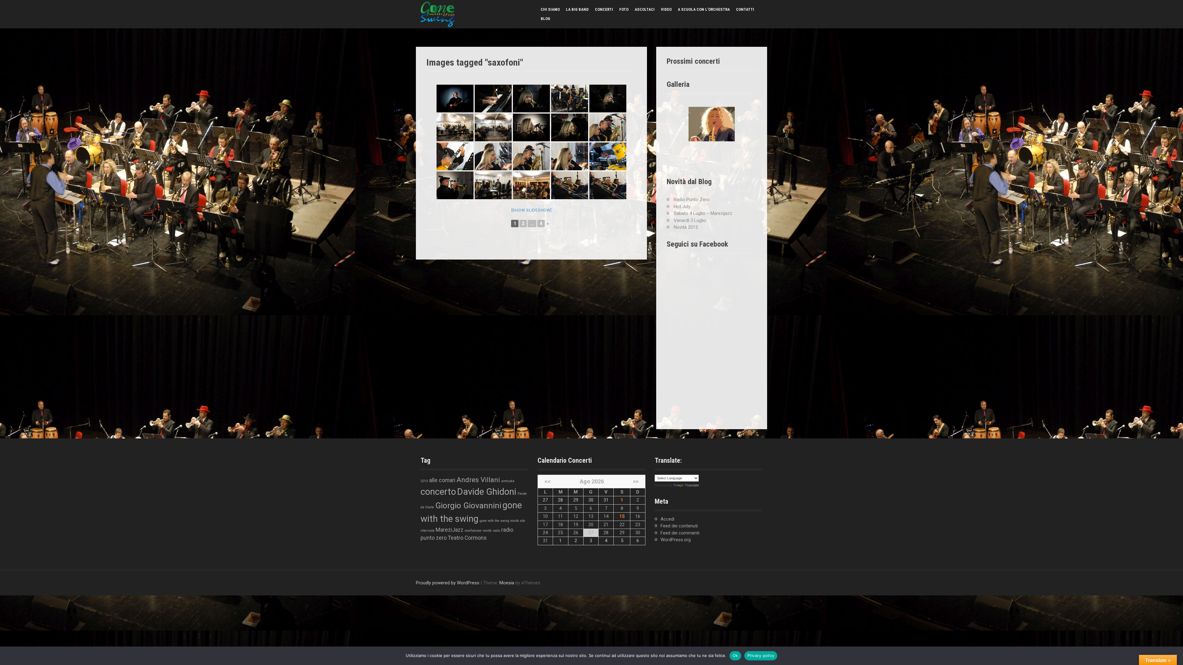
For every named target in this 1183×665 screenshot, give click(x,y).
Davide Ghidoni (486, 491)
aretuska (507, 481)
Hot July (682, 206)
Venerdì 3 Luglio (690, 220)
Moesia (506, 583)
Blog (545, 18)
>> (636, 481)
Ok (735, 655)
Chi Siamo (550, 9)
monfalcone (473, 531)
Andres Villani (478, 480)
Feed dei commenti (680, 533)
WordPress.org (676, 539)
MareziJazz (449, 530)
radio (496, 531)
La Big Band (577, 9)
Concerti (604, 9)
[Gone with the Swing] (437, 14)
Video (666, 9)
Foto (623, 9)
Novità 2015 (686, 227)
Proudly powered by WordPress (447, 583)
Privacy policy (760, 655)
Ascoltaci (645, 9)
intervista (427, 531)
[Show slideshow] (531, 210)
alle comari (442, 480)
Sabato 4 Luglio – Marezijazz (703, 213)
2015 (424, 481)
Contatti (745, 9)
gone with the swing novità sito (502, 521)
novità (487, 531)
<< (547, 481)
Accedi (667, 519)
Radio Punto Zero (691, 199)
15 (622, 516)
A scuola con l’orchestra (704, 9)
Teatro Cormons (467, 538)
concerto (438, 491)
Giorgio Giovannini (468, 505)
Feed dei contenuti (679, 526)
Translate (692, 485)
